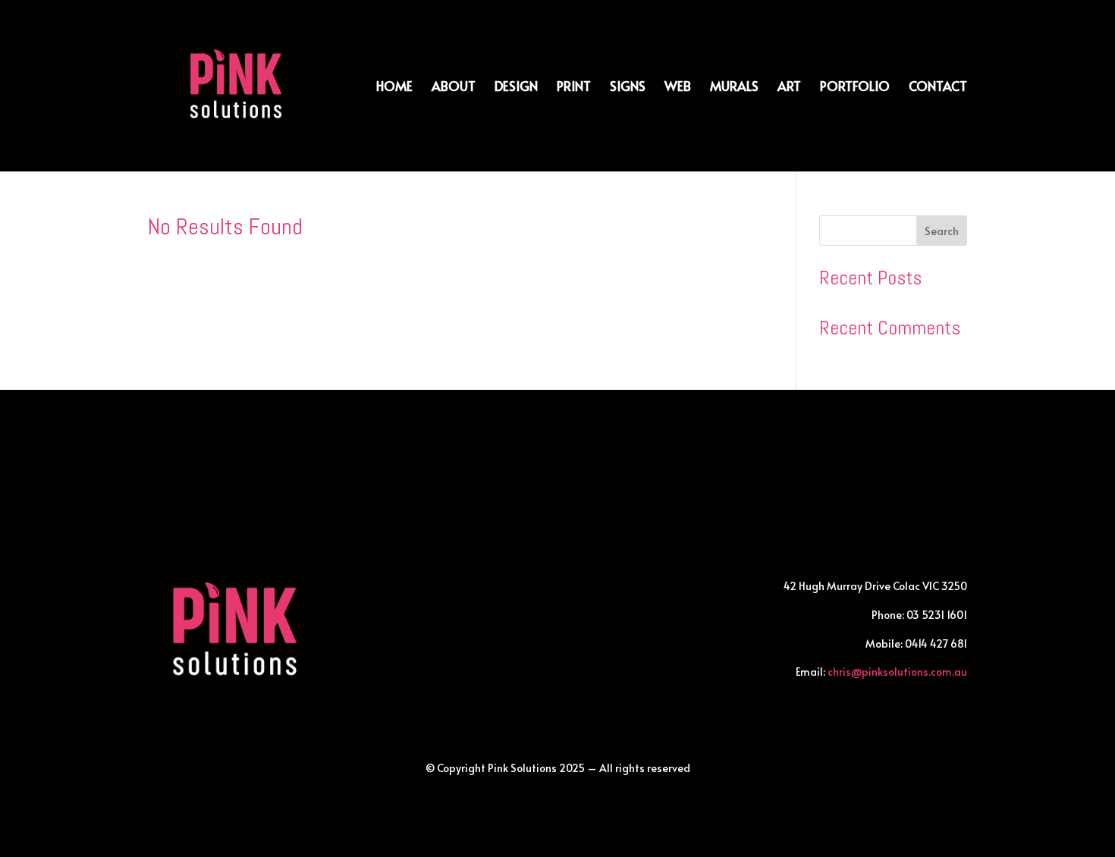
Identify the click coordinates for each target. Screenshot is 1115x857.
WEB (677, 87)
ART (789, 87)
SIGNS (627, 87)
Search (942, 231)
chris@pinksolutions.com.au (897, 671)
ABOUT (454, 87)
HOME (394, 87)
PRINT (574, 87)
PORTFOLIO (855, 87)
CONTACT (938, 87)
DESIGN (516, 87)
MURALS (734, 87)
